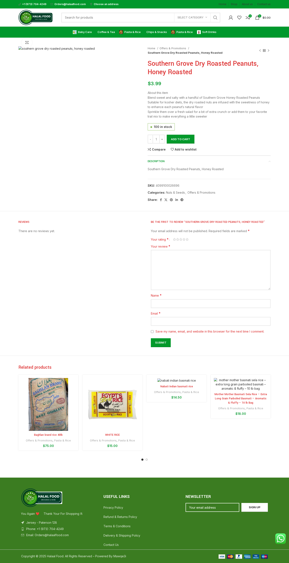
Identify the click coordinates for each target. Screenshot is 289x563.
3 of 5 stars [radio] (180, 239)
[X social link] (166, 200)
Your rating (160, 239)
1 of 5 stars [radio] (174, 239)
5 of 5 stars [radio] (187, 239)
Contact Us (111, 545)
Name (156, 295)
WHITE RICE (112, 435)
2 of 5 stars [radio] (177, 239)
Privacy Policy (113, 507)
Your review (160, 246)
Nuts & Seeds (175, 192)
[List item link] (62, 529)
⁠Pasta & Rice (62, 440)
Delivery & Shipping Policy (121, 535)
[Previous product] (260, 50)
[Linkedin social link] (176, 200)
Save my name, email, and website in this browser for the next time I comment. (210, 331)
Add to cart (180, 139)
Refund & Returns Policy (120, 517)
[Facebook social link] (161, 200)
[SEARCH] (215, 17)
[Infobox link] (32, 4)
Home (152, 48)
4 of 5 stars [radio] (184, 239)
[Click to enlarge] (27, 42)
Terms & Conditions (117, 526)
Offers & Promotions (173, 48)
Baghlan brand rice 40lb (48, 435)
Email (156, 313)
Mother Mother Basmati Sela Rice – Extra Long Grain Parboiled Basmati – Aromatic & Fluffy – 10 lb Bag (241, 398)
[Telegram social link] (182, 200)
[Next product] (268, 50)
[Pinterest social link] (171, 200)
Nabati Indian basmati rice (176, 386)
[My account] (231, 17)
